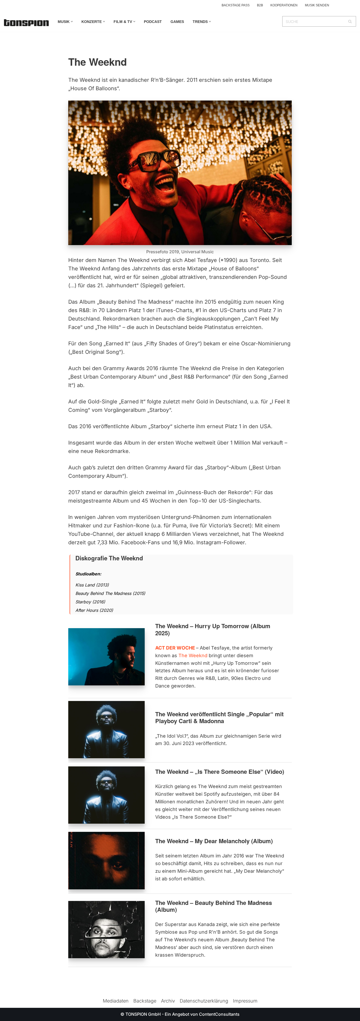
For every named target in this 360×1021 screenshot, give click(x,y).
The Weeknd (192, 655)
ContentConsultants (219, 1014)
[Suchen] (350, 21)
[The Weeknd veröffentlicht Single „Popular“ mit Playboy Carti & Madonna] (106, 729)
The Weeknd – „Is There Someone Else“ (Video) (219, 771)
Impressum (245, 1001)
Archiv (168, 1001)
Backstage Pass (236, 5)
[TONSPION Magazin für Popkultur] (26, 22)
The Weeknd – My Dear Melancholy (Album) (214, 841)
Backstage (144, 1001)
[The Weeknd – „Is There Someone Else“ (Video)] (106, 795)
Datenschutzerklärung (204, 1001)
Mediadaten (116, 1001)
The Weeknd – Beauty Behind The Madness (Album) (213, 906)
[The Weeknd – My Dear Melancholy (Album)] (106, 860)
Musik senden (317, 5)
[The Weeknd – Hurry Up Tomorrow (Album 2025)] (106, 656)
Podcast (153, 22)
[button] (72, 21)
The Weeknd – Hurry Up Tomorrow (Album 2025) (212, 629)
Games (177, 22)
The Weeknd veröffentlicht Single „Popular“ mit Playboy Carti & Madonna (219, 717)
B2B (260, 5)
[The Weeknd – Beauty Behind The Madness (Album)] (106, 929)
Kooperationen (284, 5)
